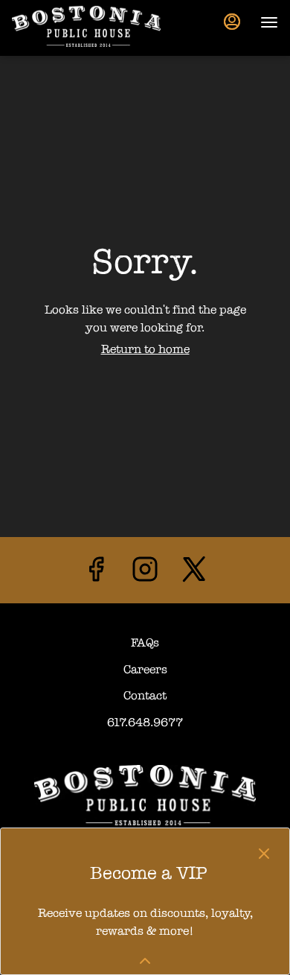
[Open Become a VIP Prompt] (145, 961)
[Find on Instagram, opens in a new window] (145, 574)
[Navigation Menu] (269, 22)
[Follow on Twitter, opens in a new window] (194, 574)
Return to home (145, 349)
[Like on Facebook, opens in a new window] (96, 574)
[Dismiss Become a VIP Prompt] (264, 853)
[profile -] (232, 22)
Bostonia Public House (145, 794)
